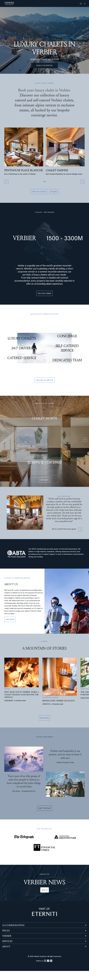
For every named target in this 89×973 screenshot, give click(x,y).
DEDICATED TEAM (67, 360)
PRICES (6, 930)
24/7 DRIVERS (21, 348)
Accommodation (13, 924)
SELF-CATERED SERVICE (67, 348)
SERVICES (7, 940)
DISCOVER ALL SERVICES (44, 380)
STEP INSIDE (44, 480)
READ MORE (10, 619)
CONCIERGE (67, 336)
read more (44, 717)
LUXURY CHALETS (22, 338)
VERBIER (6, 935)
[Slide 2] (44, 181)
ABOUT (6, 946)
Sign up (44, 889)
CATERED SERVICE (21, 357)
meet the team (44, 808)
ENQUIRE (54, 192)
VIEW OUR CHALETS (39, 192)
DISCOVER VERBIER (44, 293)
